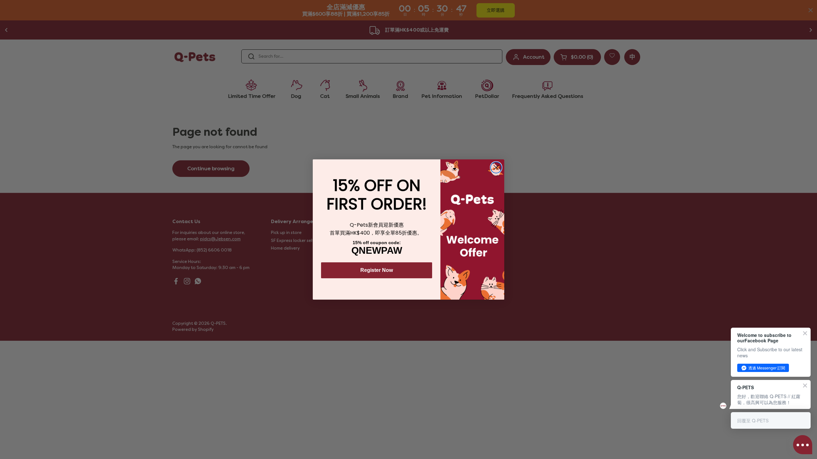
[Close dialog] (496, 167)
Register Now (376, 270)
